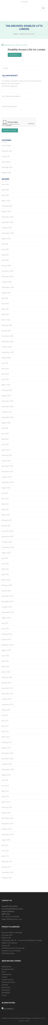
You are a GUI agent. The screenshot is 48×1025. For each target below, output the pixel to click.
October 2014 (7, 878)
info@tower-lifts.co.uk (14, 919)
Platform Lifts (6, 173)
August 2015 (6, 840)
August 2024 (6, 293)
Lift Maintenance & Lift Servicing (13, 948)
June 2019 (5, 629)
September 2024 (8, 287)
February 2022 (7, 455)
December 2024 (7, 271)
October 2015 (7, 829)
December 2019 (7, 596)
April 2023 (5, 379)
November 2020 (7, 536)
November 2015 (7, 824)
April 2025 (5, 260)
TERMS (27, 1021)
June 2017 (5, 721)
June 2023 (5, 368)
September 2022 (8, 417)
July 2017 (5, 715)
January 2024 (6, 331)
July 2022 (5, 428)
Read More (13, 55)
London (4, 977)
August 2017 (6, 710)
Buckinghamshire (8, 969)
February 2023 (7, 390)
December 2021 (7, 466)
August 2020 (6, 553)
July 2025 (5, 244)
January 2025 (6, 266)
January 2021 (6, 526)
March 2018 (6, 672)
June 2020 (5, 563)
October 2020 (7, 542)
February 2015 (7, 861)
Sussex (4, 995)
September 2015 (8, 834)
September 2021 (8, 482)
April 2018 (5, 666)
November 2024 (7, 276)
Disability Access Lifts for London (26, 49)
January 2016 (6, 813)
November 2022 (7, 406)
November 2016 (7, 759)
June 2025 (5, 249)
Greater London (7, 980)
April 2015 (5, 856)
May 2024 (5, 309)
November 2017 (7, 694)
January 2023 (6, 396)
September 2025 (8, 233)
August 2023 (6, 358)
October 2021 (7, 477)
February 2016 (7, 807)
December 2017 (7, 688)
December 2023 (7, 336)
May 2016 (5, 791)
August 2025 (6, 238)
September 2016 (8, 769)
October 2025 (7, 228)
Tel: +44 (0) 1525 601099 (10, 917)
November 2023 (7, 341)
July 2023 (5, 363)
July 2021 (5, 493)
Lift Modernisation (8, 953)
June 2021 (5, 498)
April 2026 (5, 195)
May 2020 (5, 569)
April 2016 (5, 796)
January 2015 (6, 867)
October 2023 (7, 347)
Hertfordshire (6, 974)
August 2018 (6, 650)
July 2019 (5, 623)
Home (16, 34)
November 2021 (7, 471)
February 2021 (7, 520)
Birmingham (6, 990)
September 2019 (8, 612)
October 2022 (7, 412)
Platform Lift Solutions (10, 943)
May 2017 (5, 726)
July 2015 (5, 845)
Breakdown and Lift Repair (11, 951)
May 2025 (5, 255)
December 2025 (7, 217)
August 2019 (6, 618)
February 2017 (7, 742)
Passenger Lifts (7, 167)
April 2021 (5, 509)
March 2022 (6, 450)
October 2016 (7, 764)
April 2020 (5, 574)
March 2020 (6, 580)
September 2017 (8, 704)
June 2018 (5, 656)
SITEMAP (21, 1021)
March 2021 (6, 515)
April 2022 (5, 444)
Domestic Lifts (7, 151)
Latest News (6, 162)
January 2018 (6, 683)
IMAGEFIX (42, 1018)
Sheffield (5, 985)
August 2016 (6, 775)
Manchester (6, 987)
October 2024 (7, 282)
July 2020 (5, 558)
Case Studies (6, 145)
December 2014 (7, 872)
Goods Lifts (6, 156)
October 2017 (7, 699)
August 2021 (6, 488)
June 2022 (5, 433)
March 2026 (6, 201)
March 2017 (6, 737)
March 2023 (6, 385)
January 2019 (6, 639)
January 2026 (6, 211)
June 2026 (5, 184)
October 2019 (7, 607)
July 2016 (5, 780)
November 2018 (7, 645)
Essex (4, 972)
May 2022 (5, 439)
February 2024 (7, 325)
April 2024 (5, 314)
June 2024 (5, 303)
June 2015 (5, 851)
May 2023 (5, 374)
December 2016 (7, 753)
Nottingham (6, 992)
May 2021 (5, 504)
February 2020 (7, 585)
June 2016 (5, 786)
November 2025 (7, 222)
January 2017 (6, 748)
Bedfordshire (6, 967)
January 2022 (6, 461)
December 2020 (7, 531)
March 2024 (6, 320)
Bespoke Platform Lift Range (12, 932)
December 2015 (7, 818)
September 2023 (8, 352)
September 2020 (8, 547)
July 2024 (5, 298)
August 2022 (6, 423)
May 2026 (5, 190)
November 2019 (7, 601)
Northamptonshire (8, 982)
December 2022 (7, 401)
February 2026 (7, 206)
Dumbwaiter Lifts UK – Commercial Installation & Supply (22, 940)
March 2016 (6, 802)
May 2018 (5, 661)
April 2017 (5, 731)
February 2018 (7, 677)
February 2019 (7, 634)
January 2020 (6, 591)
